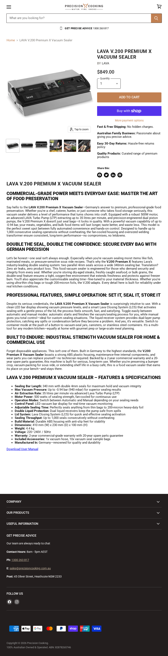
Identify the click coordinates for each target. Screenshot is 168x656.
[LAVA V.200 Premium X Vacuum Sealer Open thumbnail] (41, 145)
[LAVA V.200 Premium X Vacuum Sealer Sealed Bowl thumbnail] (55, 145)
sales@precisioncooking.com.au (30, 568)
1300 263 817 (20, 560)
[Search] (156, 18)
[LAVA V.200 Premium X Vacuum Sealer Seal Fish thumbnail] (70, 145)
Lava (105, 63)
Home (11, 40)
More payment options (129, 120)
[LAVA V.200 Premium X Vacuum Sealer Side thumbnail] (12, 145)
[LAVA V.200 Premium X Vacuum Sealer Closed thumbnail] (27, 145)
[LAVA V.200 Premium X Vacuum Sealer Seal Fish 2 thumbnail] (84, 145)
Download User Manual (22, 449)
